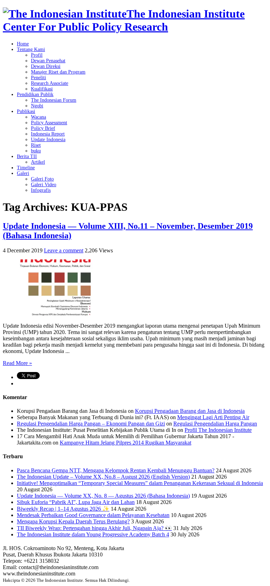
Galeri (23, 173)
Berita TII (27, 156)
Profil (37, 55)
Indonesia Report (48, 134)
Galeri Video (43, 184)
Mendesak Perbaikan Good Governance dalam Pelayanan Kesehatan (93, 515)
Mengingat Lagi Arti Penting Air (213, 417)
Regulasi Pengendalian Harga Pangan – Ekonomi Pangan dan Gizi (91, 424)
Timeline (26, 167)
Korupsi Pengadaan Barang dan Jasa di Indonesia (190, 411)
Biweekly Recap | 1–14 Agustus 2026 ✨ (63, 509)
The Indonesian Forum (53, 100)
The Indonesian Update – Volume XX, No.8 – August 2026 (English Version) (103, 477)
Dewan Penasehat (48, 60)
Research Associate (49, 83)
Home (23, 43)
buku (36, 150)
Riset (36, 145)
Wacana (38, 117)
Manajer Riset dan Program (58, 72)
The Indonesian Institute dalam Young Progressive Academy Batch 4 (93, 534)
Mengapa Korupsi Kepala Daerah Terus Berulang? (73, 521)
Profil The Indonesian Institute (218, 430)
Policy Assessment (49, 122)
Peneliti (38, 77)
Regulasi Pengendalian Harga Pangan (215, 424)
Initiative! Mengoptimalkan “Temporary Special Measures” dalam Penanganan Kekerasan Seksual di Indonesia (140, 483)
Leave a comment (63, 250)
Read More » (17, 363)
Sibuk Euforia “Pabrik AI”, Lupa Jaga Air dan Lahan (76, 502)
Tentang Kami (31, 49)
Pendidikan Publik (35, 94)
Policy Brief (43, 128)
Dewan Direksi (45, 66)
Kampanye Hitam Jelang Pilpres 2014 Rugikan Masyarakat (125, 443)
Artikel (38, 162)
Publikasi (26, 111)
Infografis (41, 190)
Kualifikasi (42, 89)
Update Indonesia (48, 139)
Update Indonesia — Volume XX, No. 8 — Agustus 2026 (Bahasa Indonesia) (103, 496)
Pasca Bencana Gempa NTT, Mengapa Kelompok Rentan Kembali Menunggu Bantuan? (115, 470)
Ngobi (37, 105)
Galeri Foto (42, 179)
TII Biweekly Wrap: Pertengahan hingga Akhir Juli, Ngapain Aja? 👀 (94, 528)
